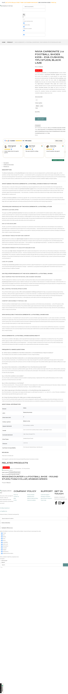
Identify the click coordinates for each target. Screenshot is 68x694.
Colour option (38, 103)
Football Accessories (57, 127)
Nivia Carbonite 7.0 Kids (59, 129)
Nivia (48, 133)
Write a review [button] (58, 140)
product (10, 42)
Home (3, 42)
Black (25, 421)
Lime (28, 421)
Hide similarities (5, 522)
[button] (65, 152)
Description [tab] (6, 163)
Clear (36, 108)
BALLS (49, 127)
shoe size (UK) (38, 96)
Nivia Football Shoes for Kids (56, 131)
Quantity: (37, 111)
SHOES (63, 127)
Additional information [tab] (8, 164)
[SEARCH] (65, 564)
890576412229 (27, 412)
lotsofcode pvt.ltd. (23, 514)
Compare (38, 125)
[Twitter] (63, 503)
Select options (5, 472)
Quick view (17, 472)
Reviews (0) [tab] (6, 166)
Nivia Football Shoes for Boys (42, 131)
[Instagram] (59, 503)
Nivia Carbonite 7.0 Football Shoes (46, 129)
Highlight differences (7, 527)
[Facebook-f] (56, 503)
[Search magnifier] (24, 15)
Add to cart (41, 118)
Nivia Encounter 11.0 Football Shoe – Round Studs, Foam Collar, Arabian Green (30, 477)
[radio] (37, 100)
